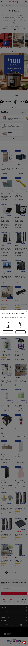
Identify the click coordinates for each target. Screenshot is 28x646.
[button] (24, 642)
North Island (8, 332)
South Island (20, 332)
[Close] (26, 311)
